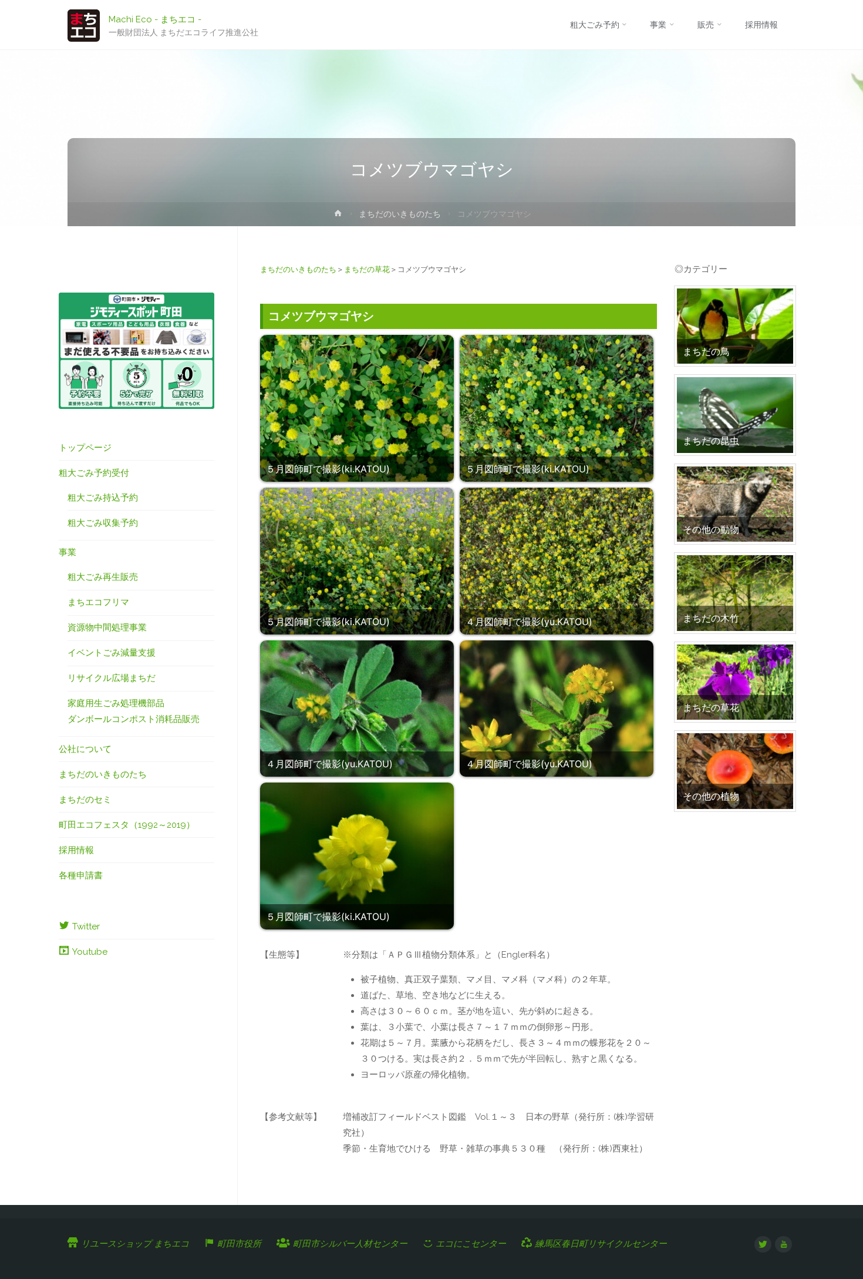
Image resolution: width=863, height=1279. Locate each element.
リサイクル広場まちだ (112, 678)
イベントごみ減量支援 (112, 652)
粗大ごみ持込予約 (103, 497)
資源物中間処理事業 (107, 627)
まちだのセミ (85, 799)
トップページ (85, 447)
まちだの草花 (367, 269)
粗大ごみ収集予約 (103, 523)
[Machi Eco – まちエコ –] (84, 24)
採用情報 (76, 850)
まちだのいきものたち (400, 214)
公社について (85, 749)
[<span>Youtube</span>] (783, 1244)
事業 (67, 552)
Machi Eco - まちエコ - (155, 19)
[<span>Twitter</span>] (762, 1244)
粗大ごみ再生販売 (103, 577)
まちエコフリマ (98, 602)
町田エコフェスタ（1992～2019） (127, 825)
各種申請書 (81, 875)
